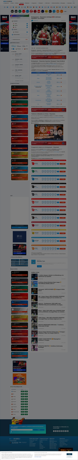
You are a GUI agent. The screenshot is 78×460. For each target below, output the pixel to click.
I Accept (69, 454)
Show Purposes (69, 456)
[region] (39, 455)
